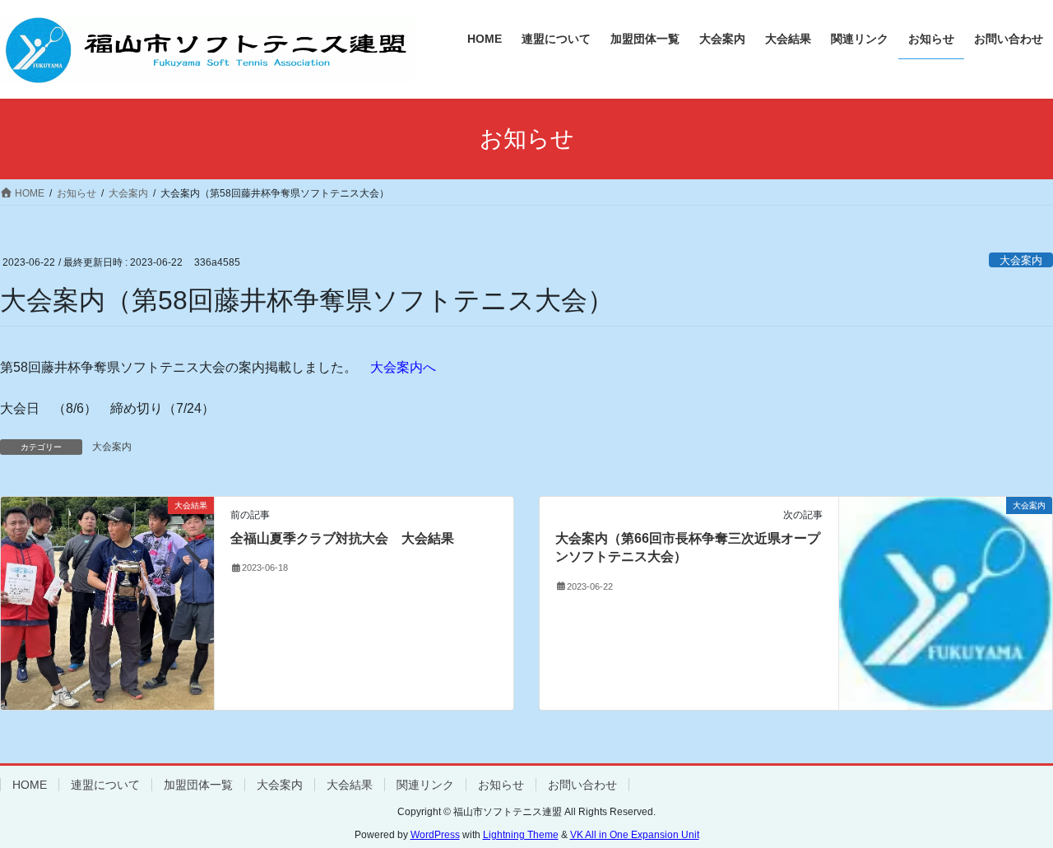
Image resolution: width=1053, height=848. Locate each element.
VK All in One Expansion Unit (634, 835)
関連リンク (425, 784)
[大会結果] (107, 582)
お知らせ (501, 784)
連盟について (105, 784)
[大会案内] (945, 602)
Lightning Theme (521, 835)
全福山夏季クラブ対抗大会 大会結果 (342, 538)
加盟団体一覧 (198, 784)
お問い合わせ (582, 784)
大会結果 (350, 784)
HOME (29, 784)
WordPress (435, 835)
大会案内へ (403, 367)
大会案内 (1021, 260)
